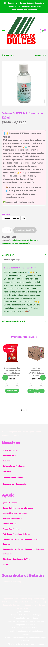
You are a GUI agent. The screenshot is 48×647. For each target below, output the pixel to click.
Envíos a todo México (12, 518)
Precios (6, 214)
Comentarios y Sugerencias (15, 484)
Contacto (7, 471)
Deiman (15, 243)
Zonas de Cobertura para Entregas (18, 508)
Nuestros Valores (10, 456)
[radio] (11, 218)
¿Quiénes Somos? (10, 450)
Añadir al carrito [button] (37, 391)
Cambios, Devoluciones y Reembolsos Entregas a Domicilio (23, 551)
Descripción (8, 255)
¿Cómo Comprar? (10, 503)
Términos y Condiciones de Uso (16, 559)
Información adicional (13, 321)
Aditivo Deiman (19, 240)
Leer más (13, 391)
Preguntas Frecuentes (12, 529)
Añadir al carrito (25, 230)
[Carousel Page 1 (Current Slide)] (21, 410)
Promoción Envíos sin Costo (15, 513)
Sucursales (7, 461)
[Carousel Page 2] (24, 410)
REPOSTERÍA (24, 243)
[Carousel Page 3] (26, 410)
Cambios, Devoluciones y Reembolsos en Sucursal (20, 541)
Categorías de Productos (14, 466)
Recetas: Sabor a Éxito (13, 478)
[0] (43, 31)
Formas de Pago (10, 524)
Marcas (6, 564)
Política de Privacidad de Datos (16, 534)
